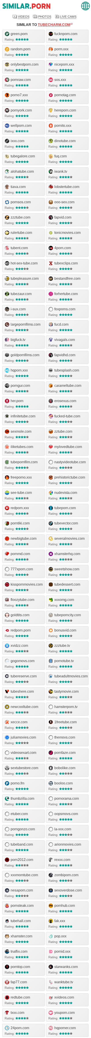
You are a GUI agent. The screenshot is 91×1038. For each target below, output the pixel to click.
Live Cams (68, 16)
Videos (23, 16)
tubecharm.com (54, 24)
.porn (26, 6)
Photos (44, 16)
